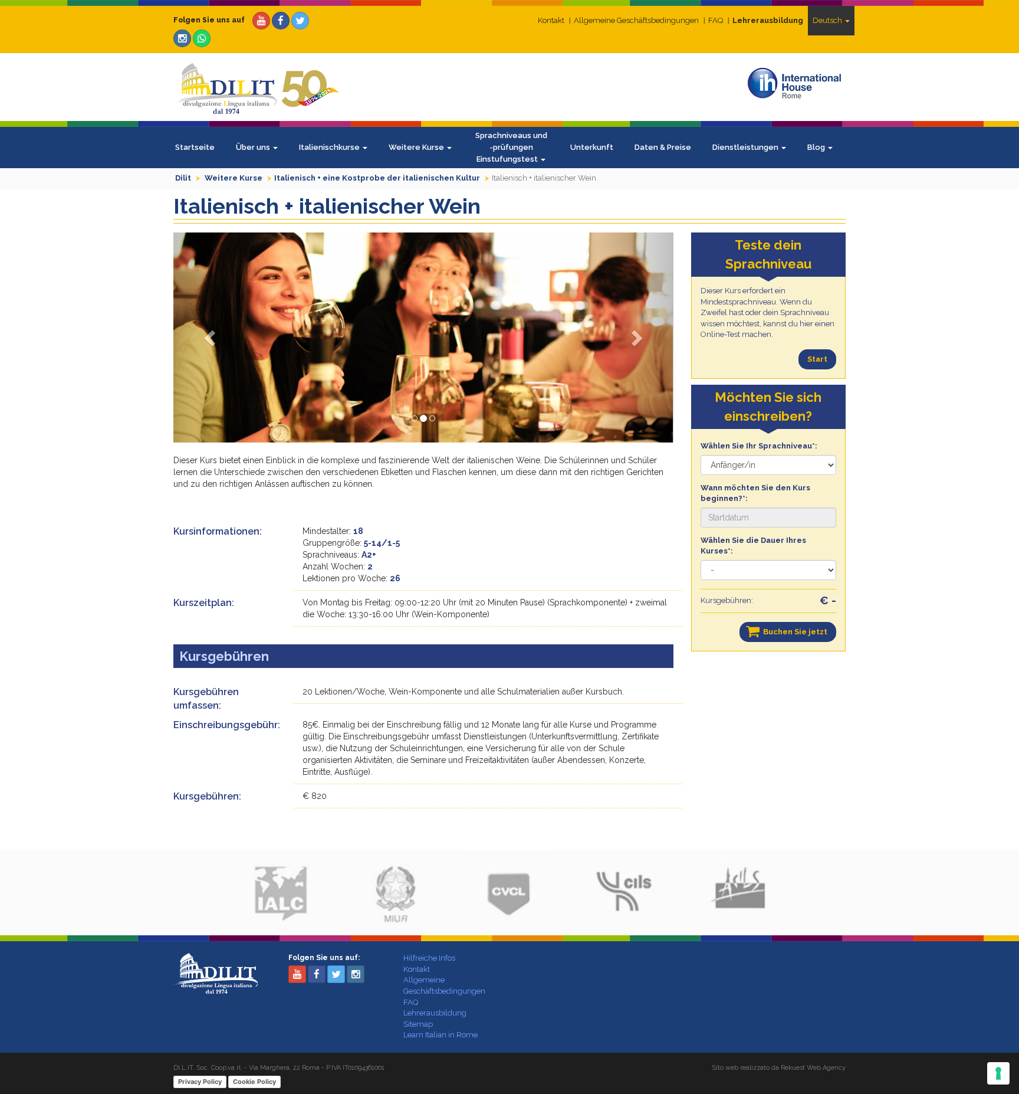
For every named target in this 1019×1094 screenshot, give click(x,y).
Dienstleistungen (746, 147)
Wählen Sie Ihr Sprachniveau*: (759, 445)
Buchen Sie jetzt (795, 631)
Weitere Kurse (417, 147)
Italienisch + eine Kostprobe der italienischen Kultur (377, 177)
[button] (210, 337)
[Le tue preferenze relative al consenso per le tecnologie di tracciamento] (998, 1073)
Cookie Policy (254, 1081)
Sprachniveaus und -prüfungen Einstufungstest (511, 147)
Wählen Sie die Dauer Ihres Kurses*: (753, 546)
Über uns (254, 147)
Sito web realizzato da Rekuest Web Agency (779, 1068)
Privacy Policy (200, 1081)
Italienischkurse (330, 147)
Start (817, 359)
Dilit (183, 177)
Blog (817, 147)
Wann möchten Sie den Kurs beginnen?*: (755, 493)
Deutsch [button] (828, 20)
